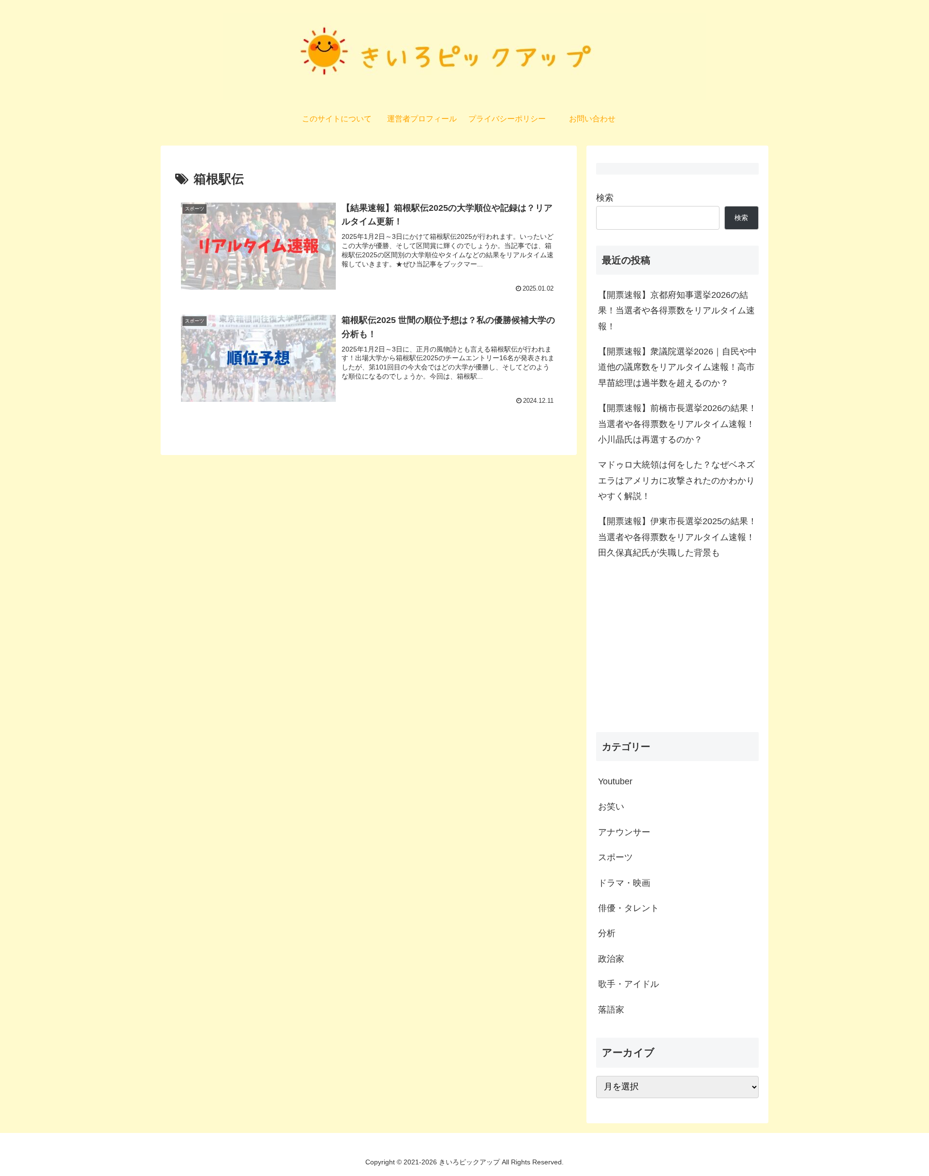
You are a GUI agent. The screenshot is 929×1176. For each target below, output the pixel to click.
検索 (605, 198)
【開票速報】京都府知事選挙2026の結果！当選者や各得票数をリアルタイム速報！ (676, 310)
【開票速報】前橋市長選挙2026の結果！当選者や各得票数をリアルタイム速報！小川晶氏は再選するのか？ (677, 423)
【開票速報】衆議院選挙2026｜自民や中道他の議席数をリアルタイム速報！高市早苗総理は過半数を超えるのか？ (677, 367)
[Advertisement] (677, 649)
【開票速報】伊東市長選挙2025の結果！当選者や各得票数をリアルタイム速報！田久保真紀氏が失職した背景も (677, 537)
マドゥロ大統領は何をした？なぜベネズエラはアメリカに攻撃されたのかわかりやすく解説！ (676, 480)
